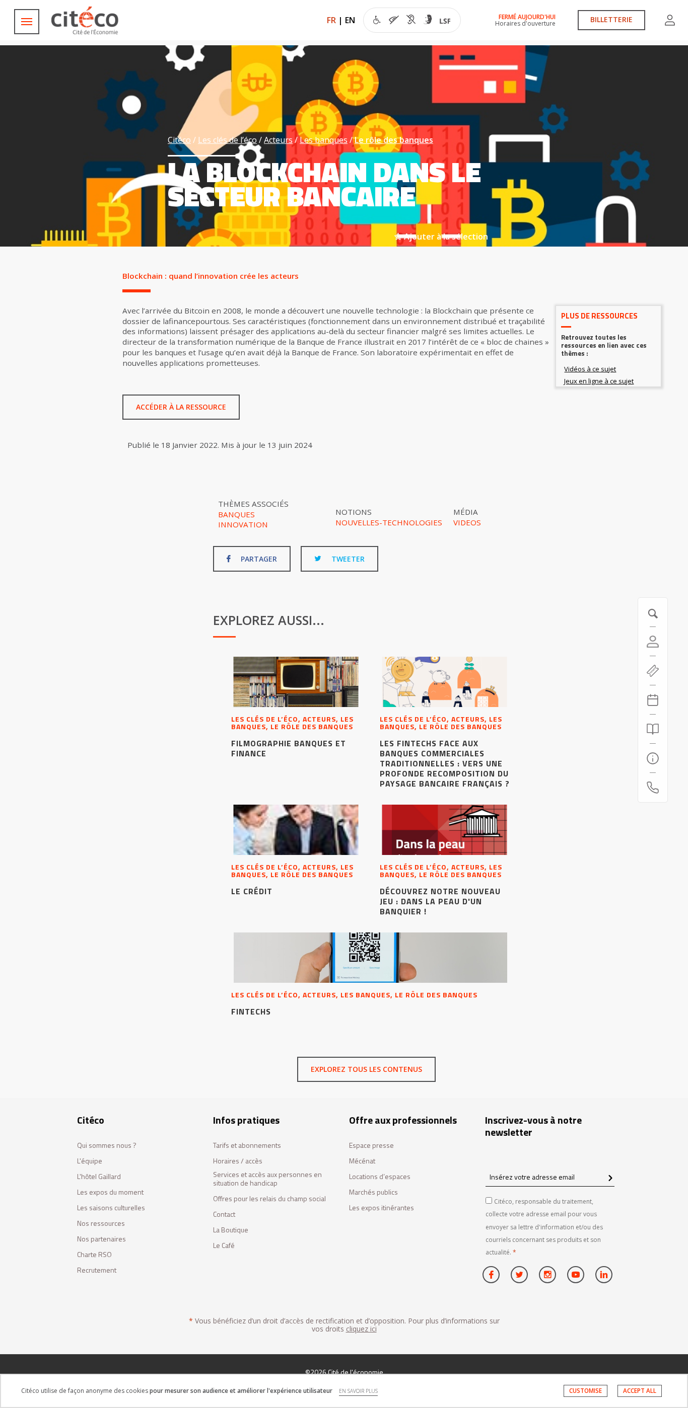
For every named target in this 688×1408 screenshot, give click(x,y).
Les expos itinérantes (381, 1208)
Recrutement (96, 1270)
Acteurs (278, 139)
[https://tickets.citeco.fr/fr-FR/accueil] (652, 670)
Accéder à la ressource (181, 407)
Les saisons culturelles (111, 1208)
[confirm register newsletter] (610, 1178)
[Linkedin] (603, 1274)
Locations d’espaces (379, 1177)
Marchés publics (373, 1192)
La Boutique (230, 1230)
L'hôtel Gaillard (99, 1177)
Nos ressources (101, 1223)
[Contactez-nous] (652, 787)
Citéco (179, 139)
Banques (236, 514)
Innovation (243, 524)
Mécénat (362, 1161)
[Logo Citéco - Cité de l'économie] (86, 20)
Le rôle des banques (394, 139)
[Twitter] (519, 1274)
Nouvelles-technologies (388, 522)
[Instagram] (547, 1274)
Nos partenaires (101, 1239)
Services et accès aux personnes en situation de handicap (267, 1179)
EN (350, 20)
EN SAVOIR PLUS (358, 1390)
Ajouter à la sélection (445, 236)
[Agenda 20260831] (652, 700)
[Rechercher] (652, 729)
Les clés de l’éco (227, 139)
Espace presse (371, 1145)
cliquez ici (361, 1329)
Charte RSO (94, 1255)
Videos (467, 522)
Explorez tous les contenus (366, 1069)
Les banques (324, 139)
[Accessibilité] (411, 21)
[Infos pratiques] (652, 758)
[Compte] (669, 20)
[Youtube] (575, 1274)
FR (331, 20)
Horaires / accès (237, 1161)
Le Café (224, 1245)
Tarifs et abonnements (247, 1145)
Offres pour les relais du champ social (269, 1199)
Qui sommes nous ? (106, 1145)
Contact (224, 1214)
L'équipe (89, 1161)
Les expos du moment (110, 1192)
